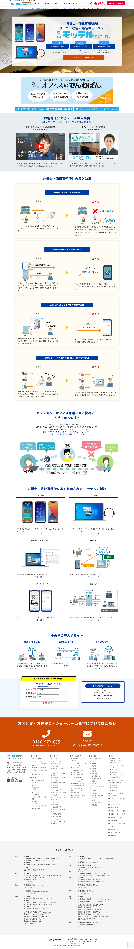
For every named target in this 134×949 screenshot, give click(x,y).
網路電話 (114, 788)
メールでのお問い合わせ (86, 744)
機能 (47, 4)
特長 (38, 4)
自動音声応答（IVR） (60, 782)
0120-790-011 (31, 887)
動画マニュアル (116, 817)
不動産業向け (96, 805)
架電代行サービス (58, 816)
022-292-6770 (31, 893)
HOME (34, 756)
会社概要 (113, 820)
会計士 (94, 771)
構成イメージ (115, 770)
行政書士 (95, 773)
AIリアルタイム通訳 (59, 792)
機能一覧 (55, 756)
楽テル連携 (75, 768)
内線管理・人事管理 (59, 777)
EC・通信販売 (96, 778)
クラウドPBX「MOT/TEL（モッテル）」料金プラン (116, 761)
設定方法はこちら (65, 109)
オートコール (57, 802)
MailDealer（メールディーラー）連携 (78, 764)
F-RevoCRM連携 (77, 775)
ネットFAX (30, 696)
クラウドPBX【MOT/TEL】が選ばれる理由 (39, 763)
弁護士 (94, 766)
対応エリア (114, 829)
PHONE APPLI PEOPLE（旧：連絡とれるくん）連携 (78, 779)
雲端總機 (114, 785)
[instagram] (16, 780)
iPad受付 (56, 795)
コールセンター (97, 758)
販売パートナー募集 (117, 814)
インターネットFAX (59, 763)
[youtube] (21, 780)
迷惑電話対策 (57, 807)
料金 (57, 4)
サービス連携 (76, 756)
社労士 (94, 768)
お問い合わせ (115, 804)
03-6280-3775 (31, 923)
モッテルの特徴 (37, 758)
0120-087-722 (85, 887)
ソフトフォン (57, 761)
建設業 (94, 783)
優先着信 (56, 785)
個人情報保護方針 (116, 832)
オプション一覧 (58, 780)
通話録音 (56, 787)
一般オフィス (96, 793)
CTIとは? (36, 783)
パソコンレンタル (58, 819)
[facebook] (8, 780)
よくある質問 (115, 777)
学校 (93, 761)
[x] (12, 780)
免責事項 (113, 836)
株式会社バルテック (78, 943)
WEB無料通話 (57, 814)
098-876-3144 (85, 926)
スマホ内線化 (57, 758)
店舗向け (95, 790)
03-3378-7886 (85, 869)
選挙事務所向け (97, 776)
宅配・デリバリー (97, 781)
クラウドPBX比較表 (39, 768)
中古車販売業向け (97, 802)
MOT (34, 778)
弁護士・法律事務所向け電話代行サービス (66, 434)
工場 (93, 800)
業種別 (93, 756)
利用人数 (31, 690)
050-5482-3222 (31, 871)
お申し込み (114, 807)
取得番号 (31, 693)
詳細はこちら (40, 534)
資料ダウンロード (71, 4)
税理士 (94, 763)
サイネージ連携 (77, 788)
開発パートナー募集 (117, 811)
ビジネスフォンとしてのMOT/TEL (39, 793)
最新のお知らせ (38, 775)
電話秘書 (114, 790)
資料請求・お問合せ (83, 57)
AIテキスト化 (57, 790)
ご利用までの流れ (117, 775)
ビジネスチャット (58, 766)
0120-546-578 (85, 920)
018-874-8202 (31, 881)
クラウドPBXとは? (39, 780)
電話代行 (56, 804)
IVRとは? (36, 785)
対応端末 (114, 772)
